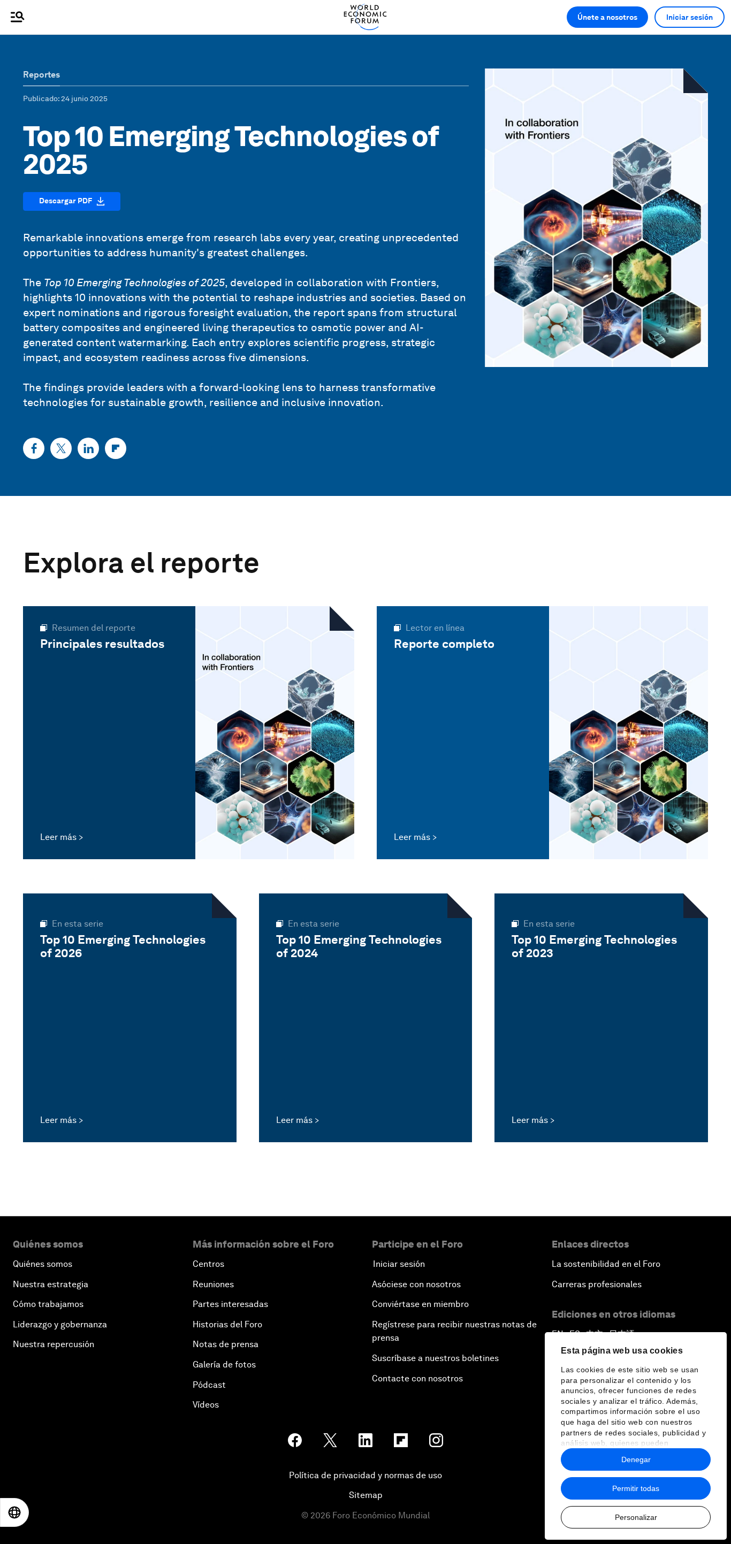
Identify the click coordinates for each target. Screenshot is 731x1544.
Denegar (636, 1459)
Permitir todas (635, 1488)
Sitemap (366, 1495)
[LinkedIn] (88, 448)
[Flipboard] (115, 448)
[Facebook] (33, 448)
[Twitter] (61, 448)
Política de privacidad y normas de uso (365, 1475)
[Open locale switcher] (14, 1512)
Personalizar (636, 1517)
